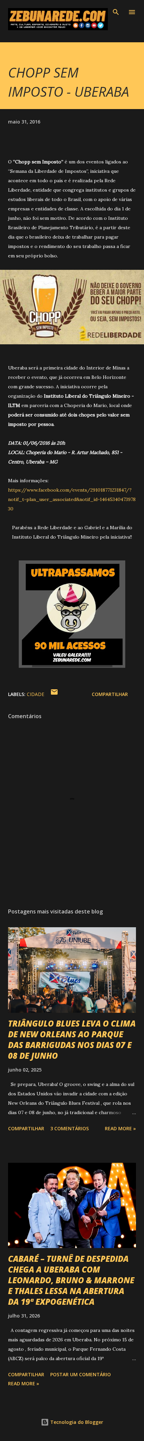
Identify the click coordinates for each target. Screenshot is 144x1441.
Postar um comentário (80, 1374)
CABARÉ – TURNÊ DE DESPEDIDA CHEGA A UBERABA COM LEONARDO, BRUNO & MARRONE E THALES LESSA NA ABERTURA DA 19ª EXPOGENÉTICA (71, 1280)
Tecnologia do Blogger (76, 1422)
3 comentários (69, 1128)
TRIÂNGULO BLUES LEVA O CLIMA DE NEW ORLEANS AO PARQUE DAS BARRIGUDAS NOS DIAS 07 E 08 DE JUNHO (72, 1039)
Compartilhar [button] (110, 694)
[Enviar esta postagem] (54, 694)
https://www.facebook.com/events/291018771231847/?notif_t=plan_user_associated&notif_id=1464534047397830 (72, 499)
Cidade (35, 694)
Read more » (120, 1128)
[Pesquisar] (116, 12)
